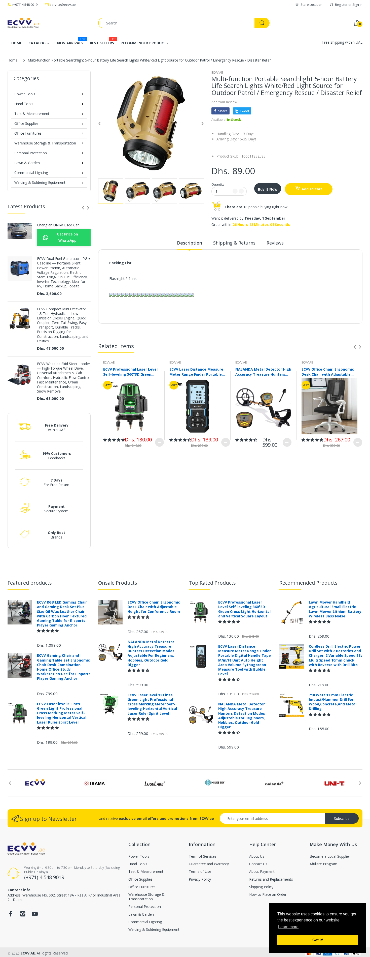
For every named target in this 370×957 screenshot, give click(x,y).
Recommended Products (308, 582)
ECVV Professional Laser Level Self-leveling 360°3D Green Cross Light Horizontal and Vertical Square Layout (130, 371)
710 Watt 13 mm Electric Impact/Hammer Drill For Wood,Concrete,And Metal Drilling (332, 702)
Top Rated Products (212, 582)
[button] (114, 439)
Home (13, 60)
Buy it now (267, 189)
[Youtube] (35, 915)
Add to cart (312, 189)
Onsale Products (117, 582)
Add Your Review (224, 102)
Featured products (30, 582)
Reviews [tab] (275, 243)
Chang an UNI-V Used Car (58, 225)
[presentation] (83, 208)
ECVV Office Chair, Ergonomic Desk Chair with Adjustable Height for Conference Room (328, 371)
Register (341, 4)
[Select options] (159, 442)
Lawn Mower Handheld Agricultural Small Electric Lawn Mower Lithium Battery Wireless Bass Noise (335, 609)
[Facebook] (11, 915)
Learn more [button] (288, 927)
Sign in (357, 4)
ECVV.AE (217, 72)
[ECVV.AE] (49, 22)
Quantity (218, 184)
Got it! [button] (317, 940)
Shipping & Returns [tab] (234, 243)
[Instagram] (23, 915)
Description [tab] (189, 243)
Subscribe (342, 818)
